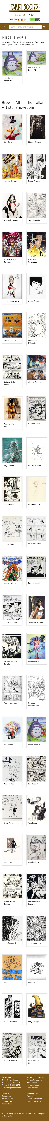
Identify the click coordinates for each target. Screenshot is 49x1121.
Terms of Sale (7, 1098)
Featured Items (33, 1085)
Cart (32, 15)
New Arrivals (32, 1082)
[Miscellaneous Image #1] (12, 63)
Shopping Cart (33, 1093)
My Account (31, 1096)
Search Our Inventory (35, 1077)
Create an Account (34, 1098)
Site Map (37, 1113)
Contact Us (6, 1096)
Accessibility (7, 1104)
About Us (6, 1093)
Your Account (20, 15)
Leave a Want (32, 1087)
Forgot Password (34, 1101)
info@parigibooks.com (11, 1087)
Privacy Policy (8, 1101)
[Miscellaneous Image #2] (36, 58)
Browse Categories (34, 1080)
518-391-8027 (14, 1085)
